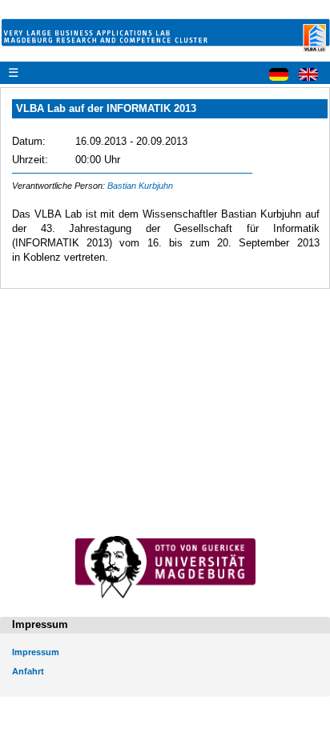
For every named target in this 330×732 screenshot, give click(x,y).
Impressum (35, 652)
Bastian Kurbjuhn (140, 185)
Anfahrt (28, 671)
